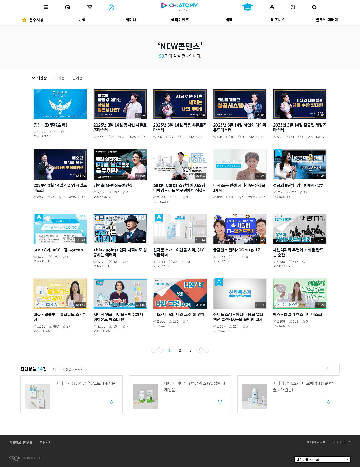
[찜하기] (111, 401)
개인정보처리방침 (21, 442)
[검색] (314, 7)
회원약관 (45, 442)
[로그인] (293, 7)
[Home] (67, 7)
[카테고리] (45, 7)
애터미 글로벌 (341, 441)
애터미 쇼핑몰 (316, 441)
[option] (71, 394)
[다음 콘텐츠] (199, 350)
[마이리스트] (272, 7)
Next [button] (335, 368)
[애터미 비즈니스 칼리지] (247, 7)
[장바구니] (90, 7)
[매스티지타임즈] (111, 7)
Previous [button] (327, 368)
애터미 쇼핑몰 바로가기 (68, 369)
